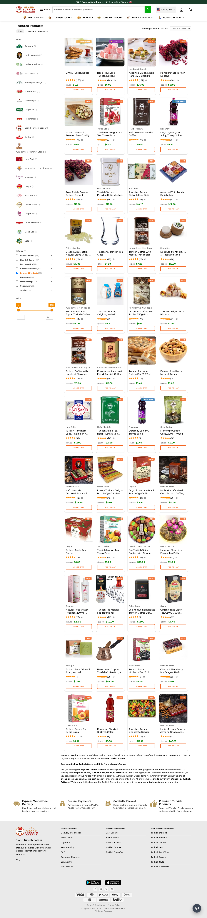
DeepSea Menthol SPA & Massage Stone (173, 253)
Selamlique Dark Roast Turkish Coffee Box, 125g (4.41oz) (142, 611)
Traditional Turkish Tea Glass (110, 253)
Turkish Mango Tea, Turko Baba (108, 551)
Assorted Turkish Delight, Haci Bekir (139, 194)
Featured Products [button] (31, 273)
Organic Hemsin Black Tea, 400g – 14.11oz (142, 492)
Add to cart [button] (78, 89)
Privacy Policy (113, 905)
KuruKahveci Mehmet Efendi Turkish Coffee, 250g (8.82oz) (109, 373)
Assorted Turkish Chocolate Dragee (139, 731)
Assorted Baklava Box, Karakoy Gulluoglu (141, 74)
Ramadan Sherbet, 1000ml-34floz (107, 731)
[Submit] (148, 9)
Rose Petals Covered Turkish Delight (77, 194)
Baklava (87, 17)
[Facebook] (95, 889)
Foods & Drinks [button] (29, 256)
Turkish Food (61, 17)
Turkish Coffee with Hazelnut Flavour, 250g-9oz (77, 373)
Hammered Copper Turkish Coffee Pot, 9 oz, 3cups (109, 671)
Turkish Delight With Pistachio (172, 313)
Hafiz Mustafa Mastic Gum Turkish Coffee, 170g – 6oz (172, 492)
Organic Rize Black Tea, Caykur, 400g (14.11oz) (171, 611)
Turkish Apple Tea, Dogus (76, 551)
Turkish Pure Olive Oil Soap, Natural (78, 671)
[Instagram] (100, 889)
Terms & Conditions (96, 905)
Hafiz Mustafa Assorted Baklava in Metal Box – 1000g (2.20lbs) (77, 492)
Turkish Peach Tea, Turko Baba (76, 731)
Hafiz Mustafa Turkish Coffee (141, 134)
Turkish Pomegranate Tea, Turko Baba (109, 134)
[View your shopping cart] (190, 9)
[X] (106, 889)
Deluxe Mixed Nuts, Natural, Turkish (171, 373)
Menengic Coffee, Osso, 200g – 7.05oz (171, 432)
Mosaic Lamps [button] (28, 282)
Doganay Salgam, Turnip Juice (139, 432)
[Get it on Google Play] (93, 882)
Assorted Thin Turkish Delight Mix (172, 194)
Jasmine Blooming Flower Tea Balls (171, 551)
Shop (20, 31)
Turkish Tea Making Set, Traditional (108, 611)
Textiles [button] (25, 290)
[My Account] (181, 10)
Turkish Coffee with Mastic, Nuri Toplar (140, 253)
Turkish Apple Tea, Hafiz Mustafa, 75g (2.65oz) (107, 432)
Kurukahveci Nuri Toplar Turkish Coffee (78, 313)
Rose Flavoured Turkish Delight (106, 74)
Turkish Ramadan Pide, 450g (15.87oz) (140, 373)
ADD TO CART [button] (110, 89)
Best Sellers (36, 17)
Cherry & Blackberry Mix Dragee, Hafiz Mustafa (171, 671)
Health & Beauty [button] (29, 260)
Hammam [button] (27, 277)
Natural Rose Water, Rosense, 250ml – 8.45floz (77, 611)
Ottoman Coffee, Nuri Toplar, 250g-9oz (141, 313)
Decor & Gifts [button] (28, 264)
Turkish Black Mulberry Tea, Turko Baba (140, 671)
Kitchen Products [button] (30, 269)
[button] (45, 9)
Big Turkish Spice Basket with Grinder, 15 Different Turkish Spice (142, 552)
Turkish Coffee (141, 17)
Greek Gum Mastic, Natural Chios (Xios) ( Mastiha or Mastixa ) (77, 253)
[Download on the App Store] (113, 882)
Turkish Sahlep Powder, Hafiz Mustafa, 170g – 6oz (110, 194)
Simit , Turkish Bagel (77, 72)
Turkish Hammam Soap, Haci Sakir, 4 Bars (76, 432)
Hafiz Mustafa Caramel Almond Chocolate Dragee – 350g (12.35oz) (173, 731)
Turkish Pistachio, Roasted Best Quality (78, 134)
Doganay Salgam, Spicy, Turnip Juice (171, 134)
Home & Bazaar (172, 17)
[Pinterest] (112, 889)
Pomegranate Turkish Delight (172, 74)
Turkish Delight (112, 17)
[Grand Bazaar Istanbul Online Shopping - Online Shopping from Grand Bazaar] (25, 9)
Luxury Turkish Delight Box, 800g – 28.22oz (110, 492)
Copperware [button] (27, 286)
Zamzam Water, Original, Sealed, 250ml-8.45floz (106, 313)
